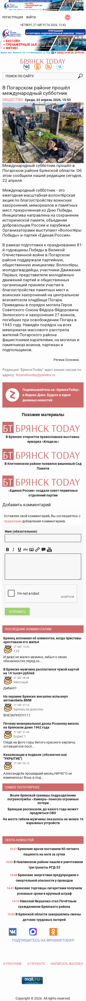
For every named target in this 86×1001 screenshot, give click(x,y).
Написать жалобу (67, 964)
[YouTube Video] (49, 549)
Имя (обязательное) (21, 531)
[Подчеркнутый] (19, 549)
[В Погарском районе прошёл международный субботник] (43, 132)
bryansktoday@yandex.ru (35, 375)
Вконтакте (12, 932)
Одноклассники (53, 932)
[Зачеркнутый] (25, 549)
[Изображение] (31, 549)
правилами (13, 521)
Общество (12, 99)
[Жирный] (7, 549)
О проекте (36, 964)
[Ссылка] (37, 549)
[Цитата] (43, 549)
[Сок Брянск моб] (43, 41)
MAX (33, 932)
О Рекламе (12, 964)
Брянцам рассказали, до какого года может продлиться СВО (43, 811)
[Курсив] (13, 549)
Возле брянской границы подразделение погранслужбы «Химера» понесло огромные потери (43, 799)
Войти (31, 17)
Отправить (17, 611)
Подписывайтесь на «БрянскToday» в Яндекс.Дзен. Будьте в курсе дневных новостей (51, 395)
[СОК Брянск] (43, 5)
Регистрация (12, 17)
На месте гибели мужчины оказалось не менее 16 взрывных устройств (43, 821)
